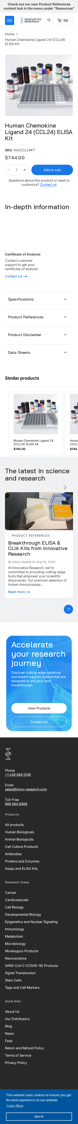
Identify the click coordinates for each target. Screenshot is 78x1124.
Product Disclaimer (24, 334)
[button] (9, 20)
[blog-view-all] (68, 609)
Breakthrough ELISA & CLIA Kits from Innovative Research (33, 496)
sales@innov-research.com (26, 789)
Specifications (21, 299)
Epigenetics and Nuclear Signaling (31, 922)
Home (9, 34)
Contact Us (14, 276)
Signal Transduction (20, 973)
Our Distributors (17, 1019)
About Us (12, 1011)
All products (14, 825)
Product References (25, 317)
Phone (10, 770)
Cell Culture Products (21, 847)
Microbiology (15, 944)
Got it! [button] (39, 1116)
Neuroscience (15, 958)
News (9, 1033)
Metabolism (14, 936)
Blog (8, 1026)
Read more (17, 592)
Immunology (14, 929)
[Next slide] (65, 487)
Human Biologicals (19, 832)
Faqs (8, 1041)
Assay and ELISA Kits (21, 868)
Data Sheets (19, 352)
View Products (39, 708)
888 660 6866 (16, 804)
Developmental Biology (23, 914)
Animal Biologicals (19, 839)
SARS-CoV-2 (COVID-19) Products (31, 965)
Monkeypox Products (21, 951)
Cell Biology (14, 907)
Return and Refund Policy (24, 1048)
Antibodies (13, 854)
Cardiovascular (17, 900)
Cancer (10, 892)
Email (9, 785)
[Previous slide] (56, 487)
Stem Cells (13, 980)
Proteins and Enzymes (22, 861)
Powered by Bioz (15, 147)
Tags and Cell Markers (22, 987)
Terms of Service (18, 1055)
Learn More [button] (15, 1106)
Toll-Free (12, 800)
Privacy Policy (16, 1063)
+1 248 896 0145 (18, 775)
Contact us (48, 184)
